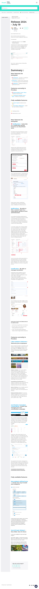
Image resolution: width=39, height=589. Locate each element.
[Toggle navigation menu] (37, 2)
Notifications (15, 208)
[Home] (6, 2)
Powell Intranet (16, 12)
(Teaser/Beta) (15, 406)
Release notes (31, 12)
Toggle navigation (5, 17)
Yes (14, 565)
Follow (26, 28)
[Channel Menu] (36, 586)
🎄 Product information (24, 12)
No (18, 565)
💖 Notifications (15, 77)
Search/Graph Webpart (18, 530)
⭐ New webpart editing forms (18, 105)
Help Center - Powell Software (7, 12)
